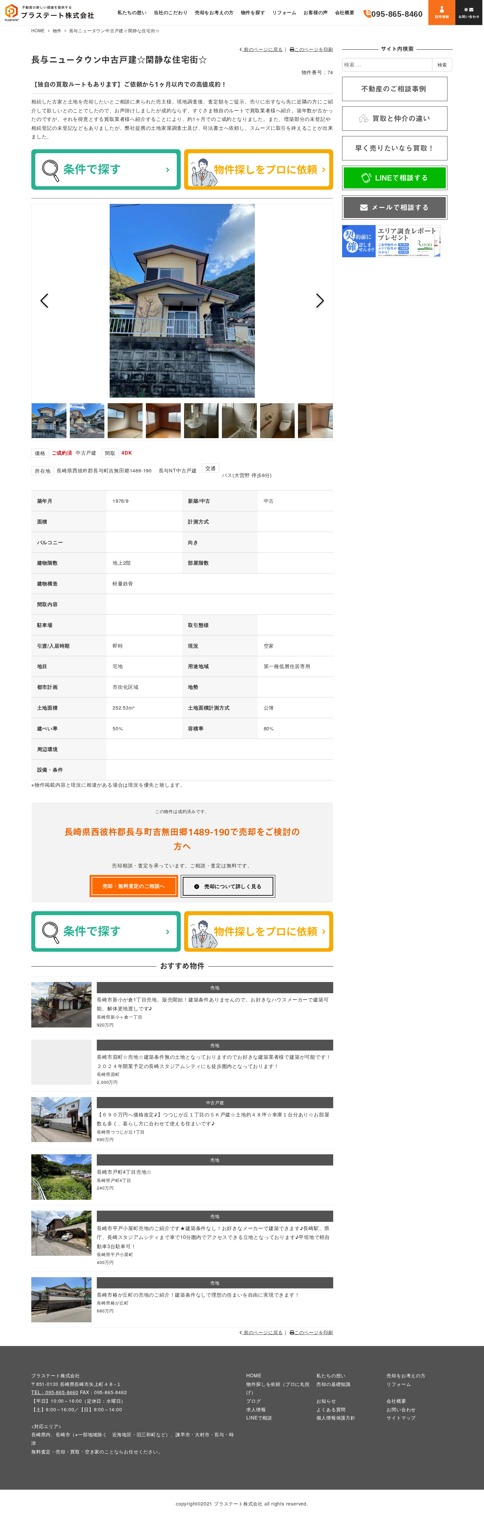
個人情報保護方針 (335, 1417)
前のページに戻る (262, 49)
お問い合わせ (401, 1409)
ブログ (253, 1400)
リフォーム (399, 1384)
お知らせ (326, 1400)
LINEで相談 (259, 1417)
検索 (442, 64)
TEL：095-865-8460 (54, 1392)
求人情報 (256, 1409)
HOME (253, 1375)
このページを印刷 (313, 49)
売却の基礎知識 (333, 1384)
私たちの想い (331, 1375)
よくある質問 (331, 1409)
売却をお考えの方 (406, 1375)
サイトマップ (401, 1417)
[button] (44, 301)
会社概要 (396, 1400)
